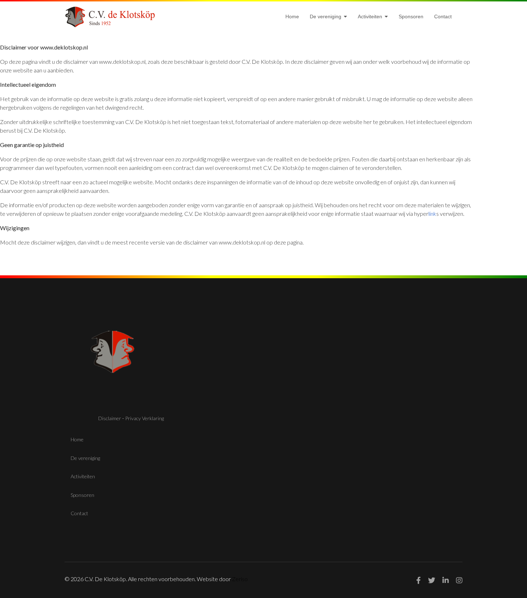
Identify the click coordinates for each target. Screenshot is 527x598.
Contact (443, 16)
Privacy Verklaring (144, 418)
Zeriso (240, 578)
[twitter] (431, 580)
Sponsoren (411, 16)
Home (292, 16)
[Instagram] (459, 580)
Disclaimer (109, 418)
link (432, 213)
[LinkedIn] (445, 580)
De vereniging (325, 16)
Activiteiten (370, 16)
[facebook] (418, 580)
